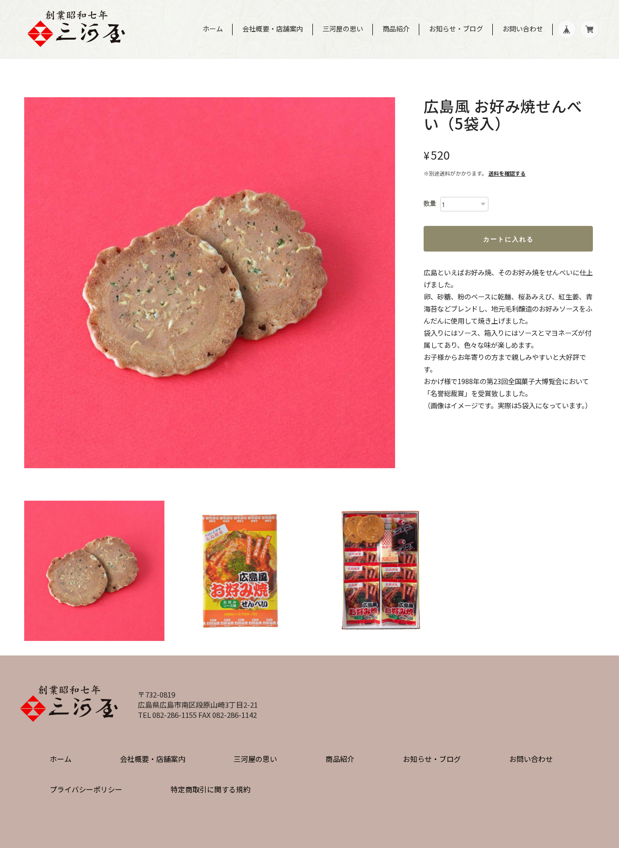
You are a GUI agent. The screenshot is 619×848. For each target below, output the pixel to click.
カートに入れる (508, 238)
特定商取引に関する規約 (211, 789)
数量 (430, 203)
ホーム (213, 28)
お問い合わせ (522, 28)
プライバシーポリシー (86, 789)
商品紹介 (396, 28)
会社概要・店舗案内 (272, 28)
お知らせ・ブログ (456, 28)
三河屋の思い (343, 28)
